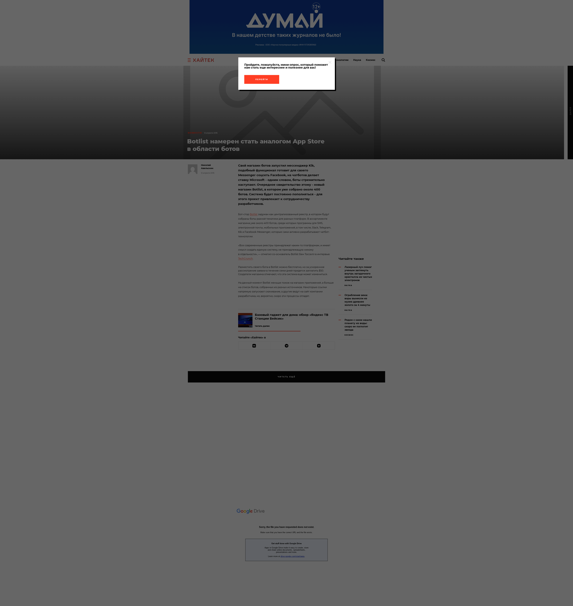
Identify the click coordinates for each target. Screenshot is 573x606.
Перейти (261, 79)
